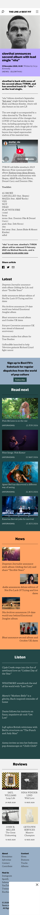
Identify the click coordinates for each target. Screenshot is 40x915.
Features (25, 860)
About (5, 853)
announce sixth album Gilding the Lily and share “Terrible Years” (17, 287)
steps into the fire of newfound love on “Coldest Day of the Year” (19, 670)
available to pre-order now (15, 252)
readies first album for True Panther (16, 338)
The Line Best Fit (20, 12)
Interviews (8, 425)
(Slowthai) (16, 71)
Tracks (24, 863)
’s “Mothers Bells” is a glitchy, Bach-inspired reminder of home (20, 699)
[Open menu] (37, 11)
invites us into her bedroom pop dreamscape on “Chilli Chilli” (20, 744)
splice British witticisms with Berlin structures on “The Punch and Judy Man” (19, 730)
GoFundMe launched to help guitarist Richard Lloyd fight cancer (18, 347)
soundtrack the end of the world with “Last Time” (19, 685)
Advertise (6, 860)
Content (25, 853)
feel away (7, 101)
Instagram (7, 876)
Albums (24, 866)
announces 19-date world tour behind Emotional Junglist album (17, 309)
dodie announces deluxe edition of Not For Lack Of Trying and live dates (18, 298)
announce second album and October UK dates (16, 319)
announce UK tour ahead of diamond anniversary (18, 328)
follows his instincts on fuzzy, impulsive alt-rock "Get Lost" (17, 714)
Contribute (7, 866)
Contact (6, 863)
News (6, 72)
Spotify (5, 879)
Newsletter (7, 856)
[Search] (3, 11)
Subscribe (20, 379)
